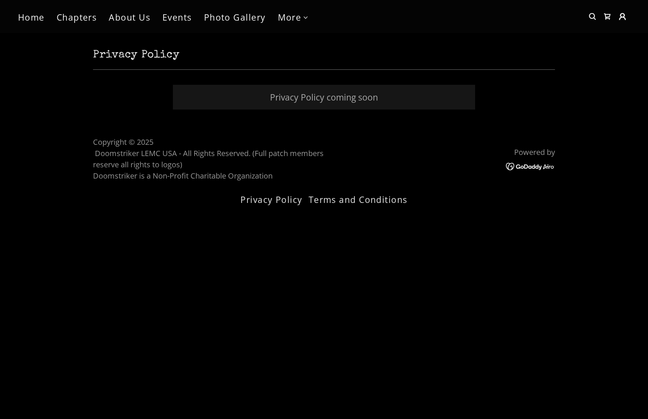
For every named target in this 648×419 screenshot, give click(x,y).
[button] (293, 17)
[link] (530, 165)
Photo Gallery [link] (235, 17)
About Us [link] (129, 17)
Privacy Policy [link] (271, 200)
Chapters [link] (77, 17)
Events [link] (177, 17)
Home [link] (31, 17)
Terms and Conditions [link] (358, 200)
